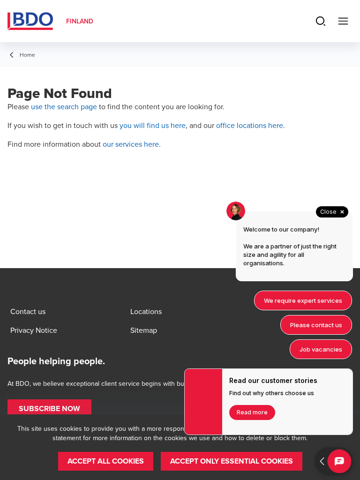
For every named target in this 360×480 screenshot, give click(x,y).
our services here (131, 144)
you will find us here (153, 125)
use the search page (64, 106)
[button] (49, 408)
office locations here (249, 125)
